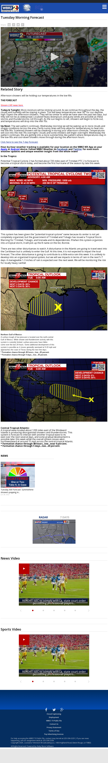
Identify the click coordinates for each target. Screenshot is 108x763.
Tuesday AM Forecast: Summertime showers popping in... (17, 491)
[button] (54, 57)
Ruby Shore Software (45, 746)
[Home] (10, 8)
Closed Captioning (54, 714)
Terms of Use (54, 731)
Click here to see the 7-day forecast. (19, 142)
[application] (54, 57)
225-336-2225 (69, 738)
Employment (54, 717)
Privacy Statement (54, 727)
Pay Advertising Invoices (54, 734)
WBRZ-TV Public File (54, 721)
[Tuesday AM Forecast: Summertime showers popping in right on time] (18, 475)
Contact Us (54, 724)
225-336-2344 (48, 740)
